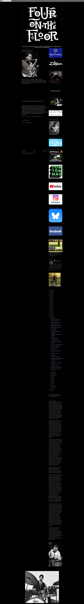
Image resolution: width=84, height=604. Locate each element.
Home (34, 150)
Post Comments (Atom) (31, 153)
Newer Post (24, 150)
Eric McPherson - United (55, 340)
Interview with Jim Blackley (55, 322)
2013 (51, 311)
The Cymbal (53, 355)
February (52, 386)
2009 (51, 390)
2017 (51, 305)
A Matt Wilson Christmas (55, 323)
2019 (51, 302)
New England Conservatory (36, 101)
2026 (51, 291)
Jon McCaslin (58, 260)
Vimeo (43, 101)
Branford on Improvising (55, 346)
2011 (51, 315)
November (53, 372)
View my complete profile (54, 269)
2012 (51, 313)
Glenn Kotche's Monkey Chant (56, 367)
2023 (51, 295)
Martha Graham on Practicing (56, 325)
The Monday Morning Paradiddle (56, 344)
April (52, 383)
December (53, 318)
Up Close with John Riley (55, 356)
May (52, 381)
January (52, 388)
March (52, 384)
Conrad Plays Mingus (54, 338)
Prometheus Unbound (25, 101)
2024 (51, 294)
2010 (51, 316)
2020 (51, 300)
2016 (51, 307)
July (52, 378)
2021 (51, 299)
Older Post (45, 150)
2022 (51, 297)
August (52, 376)
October (52, 373)
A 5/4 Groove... (53, 361)
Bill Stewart (53, 337)
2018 (51, 303)
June (52, 380)
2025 (51, 292)
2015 (51, 308)
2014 (51, 310)
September (53, 375)
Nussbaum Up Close (54, 353)
